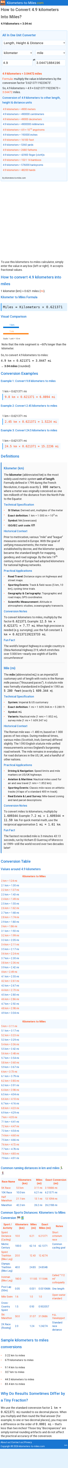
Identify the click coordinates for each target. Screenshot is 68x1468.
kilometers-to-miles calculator (34, 262)
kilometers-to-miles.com (15, 178)
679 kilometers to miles (19, 1360)
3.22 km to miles (15, 1355)
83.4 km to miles (15, 1384)
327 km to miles (14, 1372)
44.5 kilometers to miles (19, 1379)
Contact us (17, 1442)
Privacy (28, 1442)
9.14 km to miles (15, 1367)
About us (5, 1442)
